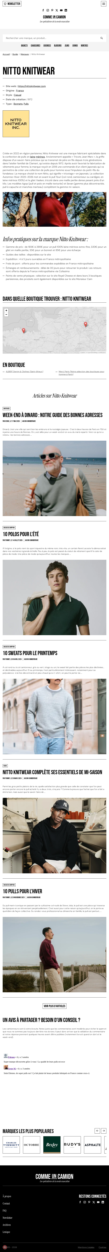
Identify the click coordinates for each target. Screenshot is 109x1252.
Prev (97, 1131)
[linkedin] (66, 10)
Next (103, 1131)
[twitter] (57, 10)
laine (32, 156)
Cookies (102, 1247)
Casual (17, 95)
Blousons (58, 45)
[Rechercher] (101, 38)
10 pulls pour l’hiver (22, 891)
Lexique (6, 1232)
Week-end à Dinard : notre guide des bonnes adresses (52, 415)
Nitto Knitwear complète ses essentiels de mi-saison (52, 772)
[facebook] (43, 10)
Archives (7, 1225)
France (20, 90)
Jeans (67, 45)
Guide (15, 54)
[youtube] (61, 10)
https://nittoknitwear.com (32, 86)
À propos (7, 1196)
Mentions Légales (86, 1247)
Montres (84, 45)
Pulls (26, 103)
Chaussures (35, 45)
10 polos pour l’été (21, 534)
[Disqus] (54, 1086)
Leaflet (82, 352)
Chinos (75, 45)
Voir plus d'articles (54, 1006)
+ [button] (6, 310)
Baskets (24, 45)
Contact (6, 1203)
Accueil (6, 54)
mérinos (40, 156)
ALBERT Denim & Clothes (24, 371)
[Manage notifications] (5, 1247)
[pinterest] (52, 10)
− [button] (6, 314)
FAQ (4, 1210)
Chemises (47, 45)
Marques (25, 54)
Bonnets (18, 103)
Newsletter (14, 4)
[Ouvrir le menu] (103, 3)
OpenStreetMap (92, 352)
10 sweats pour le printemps (30, 653)
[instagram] (48, 10)
